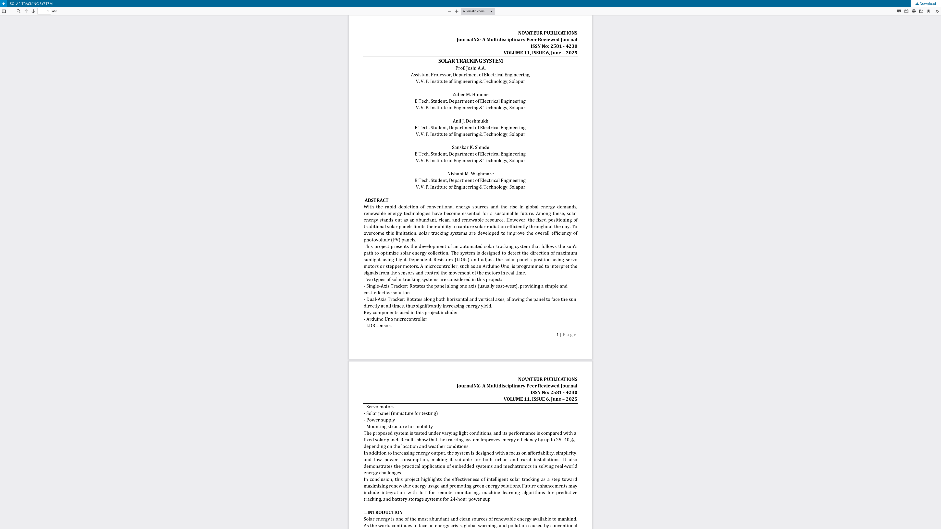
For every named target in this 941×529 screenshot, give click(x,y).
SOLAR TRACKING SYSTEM (31, 3)
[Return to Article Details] (3, 3)
